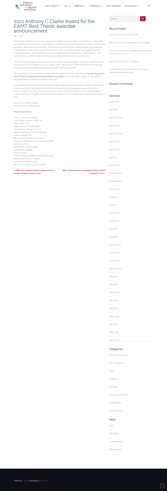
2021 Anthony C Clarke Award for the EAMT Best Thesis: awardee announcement (54, 26)
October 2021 (114, 261)
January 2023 (114, 213)
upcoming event (115, 411)
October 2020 (114, 292)
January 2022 (114, 253)
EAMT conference (116, 363)
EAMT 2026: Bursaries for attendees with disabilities (129, 43)
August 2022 (114, 221)
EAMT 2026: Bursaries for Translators (123, 61)
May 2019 (113, 324)
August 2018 (114, 340)
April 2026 (113, 110)
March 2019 (113, 332)
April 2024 (113, 157)
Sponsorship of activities (118, 395)
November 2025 (115, 118)
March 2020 (114, 308)
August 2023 (114, 189)
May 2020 (113, 300)
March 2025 (113, 126)
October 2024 (114, 141)
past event (113, 387)
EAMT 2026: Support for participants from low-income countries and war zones (130, 52)
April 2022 (113, 237)
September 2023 (115, 181)
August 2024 (114, 149)
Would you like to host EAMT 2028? (123, 35)
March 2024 (114, 165)
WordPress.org (115, 449)
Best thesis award (113, 6)
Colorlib (25, 481)
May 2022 (113, 229)
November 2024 (115, 133)
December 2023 (115, 173)
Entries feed (113, 434)
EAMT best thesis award (34, 12)
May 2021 (113, 277)
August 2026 (114, 102)
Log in (111, 426)
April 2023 (113, 205)
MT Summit (113, 379)
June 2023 (113, 197)
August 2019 (114, 316)
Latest (111, 371)
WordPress (44, 481)
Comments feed (115, 441)
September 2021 (115, 269)
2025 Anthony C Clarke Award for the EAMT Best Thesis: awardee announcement (128, 70)
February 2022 (115, 245)
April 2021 (113, 284)
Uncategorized (115, 403)
